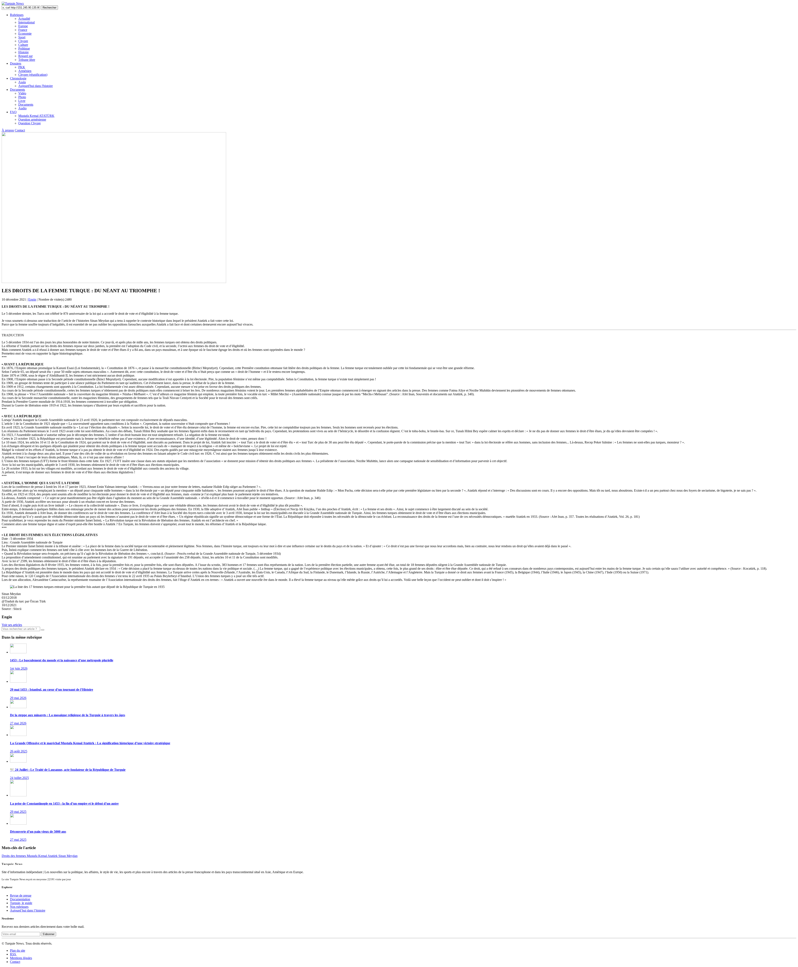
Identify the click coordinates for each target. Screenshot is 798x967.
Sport (21, 37)
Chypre (23, 41)
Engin (32, 299)
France (22, 30)
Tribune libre (26, 59)
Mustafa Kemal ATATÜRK (36, 116)
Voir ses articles (12, 625)
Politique (24, 48)
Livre (21, 101)
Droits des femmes (14, 856)
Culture (23, 45)
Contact (20, 130)
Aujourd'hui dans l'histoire (35, 86)
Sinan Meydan (68, 856)
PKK (21, 67)
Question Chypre (29, 123)
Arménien (24, 71)
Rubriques (16, 15)
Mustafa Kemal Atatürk (42, 856)
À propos (8, 130)
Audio (22, 108)
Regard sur (25, 56)
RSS (13, 954)
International (26, 22)
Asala (22, 82)
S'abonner (48, 934)
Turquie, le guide (21, 903)
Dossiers (15, 63)
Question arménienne (32, 119)
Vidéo (22, 93)
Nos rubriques (19, 906)
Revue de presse (20, 895)
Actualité (24, 18)
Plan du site (17, 950)
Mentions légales (21, 958)
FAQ (13, 112)
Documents (17, 89)
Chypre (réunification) (32, 74)
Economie (25, 33)
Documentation (20, 899)
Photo (22, 97)
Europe (23, 26)
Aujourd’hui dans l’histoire (27, 910)
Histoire (23, 52)
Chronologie (18, 78)
